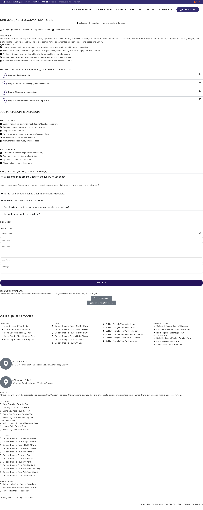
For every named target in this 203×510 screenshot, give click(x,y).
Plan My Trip (188, 9)
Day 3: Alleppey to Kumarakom (20, 92)
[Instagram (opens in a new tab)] (198, 2)
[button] (101, 75)
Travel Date (6, 228)
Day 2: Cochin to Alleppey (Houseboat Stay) (27, 84)
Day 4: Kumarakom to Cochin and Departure (26, 100)
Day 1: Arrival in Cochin (17, 75)
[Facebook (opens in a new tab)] (195, 2)
